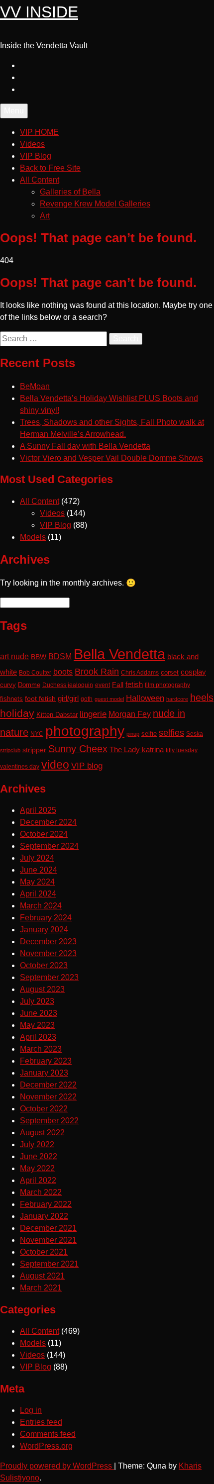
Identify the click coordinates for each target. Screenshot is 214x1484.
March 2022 (41, 1192)
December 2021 (48, 1228)
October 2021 (44, 1252)
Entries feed (41, 1422)
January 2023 (44, 1073)
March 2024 (41, 905)
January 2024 (44, 929)
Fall (117, 685)
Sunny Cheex (77, 748)
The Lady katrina (136, 749)
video (55, 765)
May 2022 (37, 1168)
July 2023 (37, 1001)
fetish (134, 685)
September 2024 (49, 846)
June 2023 (38, 1013)
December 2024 (48, 822)
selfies (171, 733)
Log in (31, 1410)
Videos (32, 144)
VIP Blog (35, 156)
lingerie (93, 714)
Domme (29, 685)
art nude (14, 656)
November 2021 (48, 1240)
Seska (194, 733)
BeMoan (35, 386)
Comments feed (48, 1434)
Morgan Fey (129, 713)
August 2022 (42, 1132)
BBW (38, 657)
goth (87, 698)
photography (84, 731)
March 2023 (41, 1049)
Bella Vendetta (119, 654)
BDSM (60, 656)
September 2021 (49, 1264)
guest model (109, 699)
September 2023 (49, 977)
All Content (39, 180)
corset (170, 672)
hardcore (177, 699)
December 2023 (48, 941)
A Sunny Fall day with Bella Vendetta (85, 446)
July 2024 (37, 858)
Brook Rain (97, 672)
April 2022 (38, 1180)
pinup (132, 734)
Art (45, 215)
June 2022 (38, 1156)
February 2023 (46, 1061)
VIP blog (87, 766)
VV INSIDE (39, 12)
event (102, 685)
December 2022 (48, 1085)
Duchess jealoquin (67, 685)
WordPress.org (46, 1446)
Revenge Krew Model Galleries (95, 203)
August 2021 (42, 1276)
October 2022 (44, 1108)
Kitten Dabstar (57, 714)
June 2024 (38, 870)
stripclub (10, 750)
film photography (167, 685)
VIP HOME (39, 132)
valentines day (19, 766)
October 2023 (44, 965)
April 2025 (38, 810)
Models (33, 537)
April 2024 (38, 894)
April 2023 (38, 1037)
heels (202, 697)
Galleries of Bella (70, 192)
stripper (34, 750)
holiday (17, 713)
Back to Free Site (50, 168)
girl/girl (68, 698)
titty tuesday (182, 750)
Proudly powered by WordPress (57, 1466)
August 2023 (42, 989)
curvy (8, 685)
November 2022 (48, 1096)
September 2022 (49, 1120)
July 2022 (37, 1144)
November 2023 (48, 953)
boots (63, 671)
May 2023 (37, 1025)
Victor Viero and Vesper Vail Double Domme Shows (111, 458)
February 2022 (46, 1204)
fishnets (11, 698)
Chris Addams (140, 672)
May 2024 (37, 882)
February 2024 (46, 917)
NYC (36, 733)
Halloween (145, 698)
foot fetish (40, 698)
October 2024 (44, 834)
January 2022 (44, 1216)
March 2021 (41, 1288)
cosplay (193, 672)
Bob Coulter (35, 672)
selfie (149, 733)
